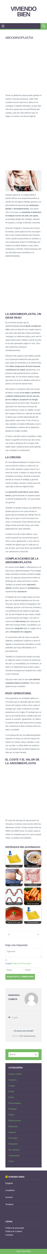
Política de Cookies (13, 1231)
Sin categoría (14, 1150)
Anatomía (12, 1080)
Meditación (13, 1126)
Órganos (12, 1132)
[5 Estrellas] (18, 1036)
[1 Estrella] (12, 1036)
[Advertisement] (23, 67)
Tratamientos (14, 1156)
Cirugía (14, 1017)
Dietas (11, 1097)
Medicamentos (14, 1121)
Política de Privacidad (21, 963)
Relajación (13, 1144)
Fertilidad (12, 1109)
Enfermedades (14, 1103)
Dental (11, 1091)
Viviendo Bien (23, 11)
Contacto (9, 1235)
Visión (11, 1161)
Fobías (11, 1115)
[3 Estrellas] (15, 1036)
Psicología (12, 1138)
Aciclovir (9, 1197)
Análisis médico (15, 1074)
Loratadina (10, 1190)
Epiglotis (9, 1183)
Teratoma (9, 1204)
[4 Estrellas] (17, 1036)
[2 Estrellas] (14, 1036)
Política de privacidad (14, 1228)
